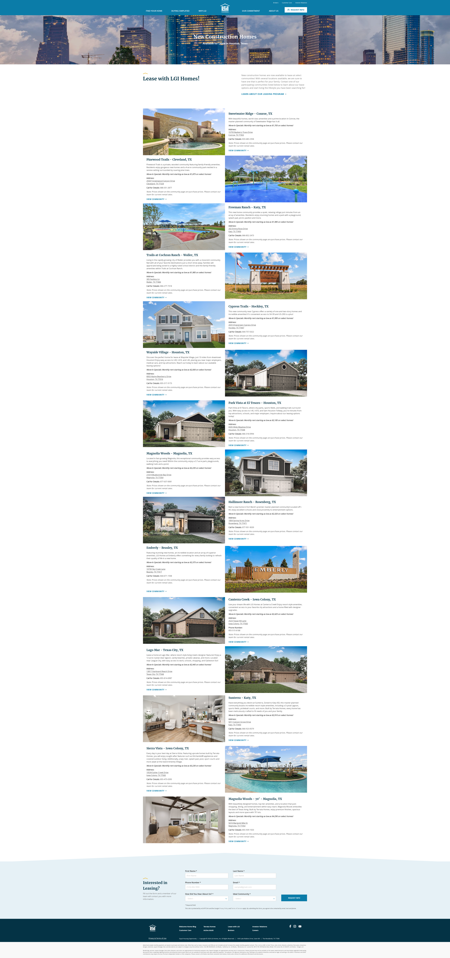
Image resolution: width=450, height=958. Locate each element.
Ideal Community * (242, 894)
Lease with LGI (234, 926)
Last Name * (239, 871)
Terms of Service (236, 908)
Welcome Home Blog (187, 926)
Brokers (275, 3)
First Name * (191, 871)
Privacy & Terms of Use (157, 938)
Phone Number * (193, 882)
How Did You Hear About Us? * (199, 894)
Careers (255, 930)
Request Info (297, 10)
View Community (237, 150)
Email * (236, 882)
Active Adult (209, 930)
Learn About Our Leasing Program (262, 94)
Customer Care (287, 3)
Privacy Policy (223, 908)
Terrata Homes (210, 926)
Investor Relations (301, 3)
